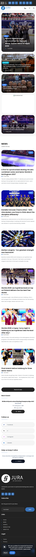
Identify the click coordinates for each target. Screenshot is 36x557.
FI (16, 3)
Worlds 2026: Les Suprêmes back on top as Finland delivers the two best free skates (17, 290)
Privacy (5, 541)
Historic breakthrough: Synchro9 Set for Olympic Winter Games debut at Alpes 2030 (17, 42)
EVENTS (19, 411)
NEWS (6, 36)
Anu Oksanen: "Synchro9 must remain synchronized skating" (14, 87)
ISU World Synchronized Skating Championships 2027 (18, 401)
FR (13, 3)
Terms (5, 539)
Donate (19, 461)
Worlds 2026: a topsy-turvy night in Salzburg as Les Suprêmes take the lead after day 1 (17, 330)
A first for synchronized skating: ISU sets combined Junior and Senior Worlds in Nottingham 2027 (17, 172)
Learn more (26, 549)
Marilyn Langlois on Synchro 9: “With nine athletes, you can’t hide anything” (15, 128)
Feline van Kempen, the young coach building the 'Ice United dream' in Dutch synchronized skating (17, 66)
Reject (5, 552)
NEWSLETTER (6, 527)
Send (30, 509)
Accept (12, 552)
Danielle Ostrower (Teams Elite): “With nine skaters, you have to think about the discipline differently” (18, 212)
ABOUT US (6, 529)
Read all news (18, 389)
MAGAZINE (5, 62)
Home (4, 520)
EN (10, 3)
